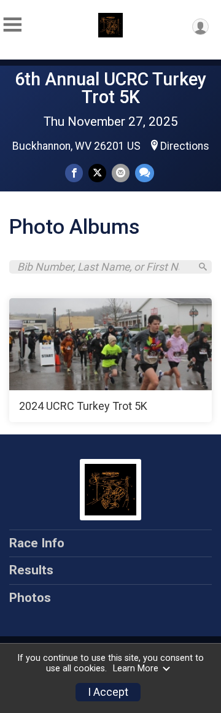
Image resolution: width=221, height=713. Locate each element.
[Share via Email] (121, 173)
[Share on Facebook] (74, 173)
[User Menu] (200, 26)
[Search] (203, 266)
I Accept (108, 692)
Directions (184, 146)
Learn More (135, 668)
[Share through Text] (144, 173)
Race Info (36, 543)
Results (31, 570)
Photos (30, 597)
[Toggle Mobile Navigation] (12, 24)
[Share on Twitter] (97, 173)
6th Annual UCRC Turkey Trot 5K (110, 88)
